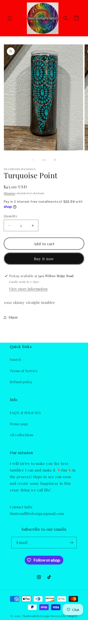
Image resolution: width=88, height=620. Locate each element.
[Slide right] (54, 159)
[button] (9, 18)
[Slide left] (33, 159)
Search (15, 359)
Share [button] (13, 317)
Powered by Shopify (64, 616)
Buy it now (44, 258)
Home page (19, 423)
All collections (21, 434)
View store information (28, 288)
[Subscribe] (71, 542)
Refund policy (21, 381)
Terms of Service (24, 370)
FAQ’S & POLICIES (25, 412)
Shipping (9, 193)
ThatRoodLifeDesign (36, 616)
